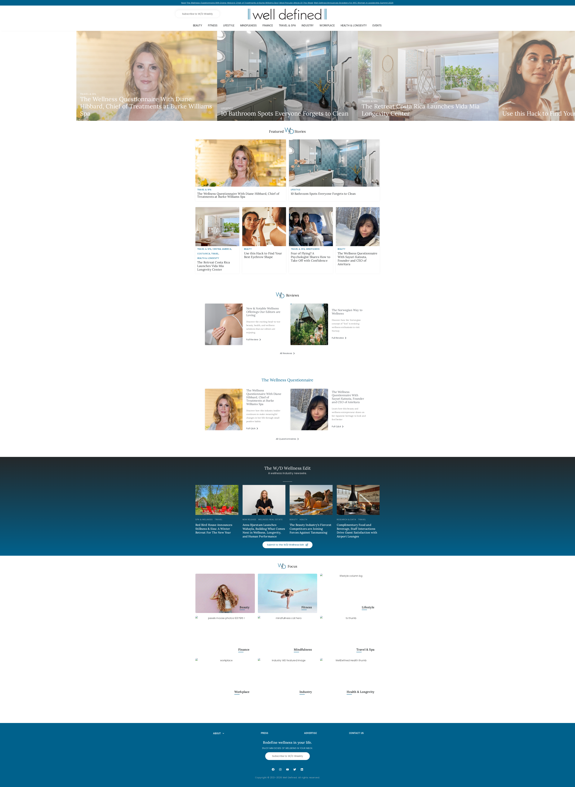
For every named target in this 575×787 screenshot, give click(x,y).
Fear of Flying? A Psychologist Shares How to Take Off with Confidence (310, 256)
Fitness (306, 607)
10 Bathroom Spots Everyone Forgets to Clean (323, 193)
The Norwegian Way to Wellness (347, 311)
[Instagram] (280, 769)
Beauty (248, 248)
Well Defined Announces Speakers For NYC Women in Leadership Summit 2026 (353, 2)
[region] (287, 76)
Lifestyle (368, 607)
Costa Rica (203, 253)
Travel (214, 253)
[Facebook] (273, 769)
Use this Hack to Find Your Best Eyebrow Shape (263, 255)
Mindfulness (313, 248)
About (217, 733)
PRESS (264, 733)
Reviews (292, 295)
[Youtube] (287, 769)
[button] (287, 76)
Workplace (242, 692)
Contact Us (356, 733)
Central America (221, 248)
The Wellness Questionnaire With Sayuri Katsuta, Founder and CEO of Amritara (357, 258)
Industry (305, 692)
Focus (292, 566)
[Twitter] (294, 769)
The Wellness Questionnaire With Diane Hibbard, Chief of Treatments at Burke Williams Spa (232, 2)
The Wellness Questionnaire (287, 379)
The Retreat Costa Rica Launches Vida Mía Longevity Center (213, 265)
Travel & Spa (204, 248)
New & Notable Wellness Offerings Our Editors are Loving (263, 312)
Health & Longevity (208, 258)
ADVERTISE (310, 733)
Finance (243, 649)
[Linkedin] (302, 769)
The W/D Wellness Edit (287, 468)
